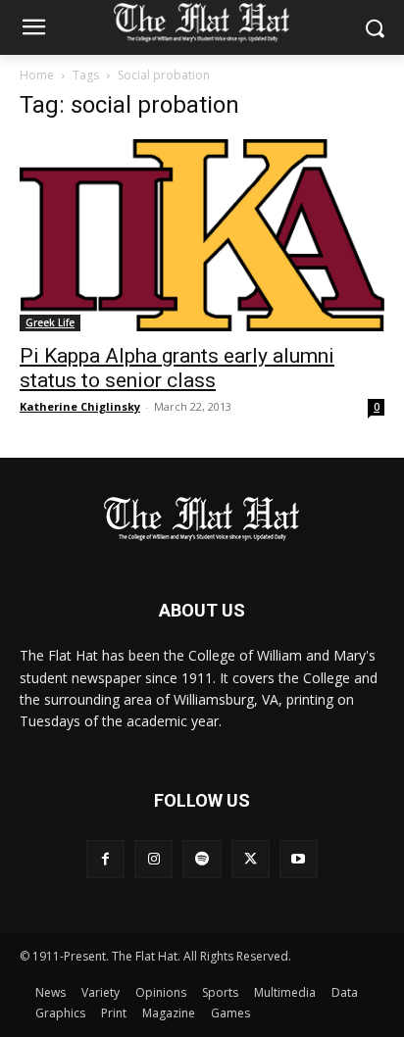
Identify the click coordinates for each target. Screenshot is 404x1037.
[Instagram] (153, 859)
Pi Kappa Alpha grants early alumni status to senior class (177, 368)
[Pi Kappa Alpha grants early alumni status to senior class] (202, 235)
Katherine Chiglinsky (80, 406)
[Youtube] (298, 859)
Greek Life (50, 322)
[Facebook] (105, 859)
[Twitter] (250, 859)
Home (37, 75)
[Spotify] (201, 859)
